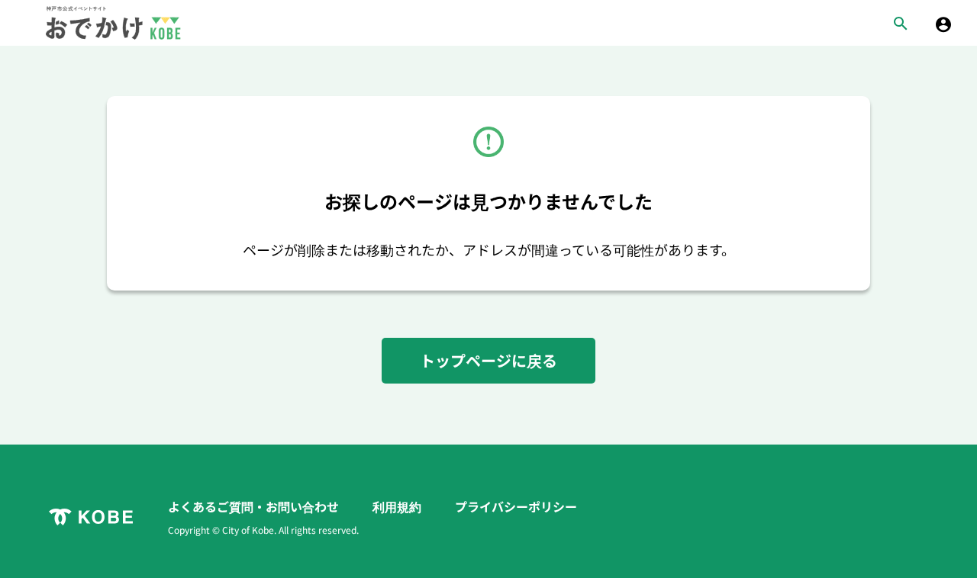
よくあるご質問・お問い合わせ (255, 506)
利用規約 (398, 506)
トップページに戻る (488, 360)
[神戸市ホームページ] (91, 517)
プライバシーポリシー (516, 506)
